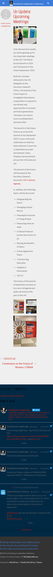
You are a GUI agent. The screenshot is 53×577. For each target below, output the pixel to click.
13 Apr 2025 (44, 427)
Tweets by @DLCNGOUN (11, 396)
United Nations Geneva (18, 491)
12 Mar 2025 (44, 452)
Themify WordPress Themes (31, 562)
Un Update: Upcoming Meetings (22, 16)
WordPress (14, 562)
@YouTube (35, 439)
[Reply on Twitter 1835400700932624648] (8, 523)
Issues (8, 23)
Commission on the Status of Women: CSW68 (17, 365)
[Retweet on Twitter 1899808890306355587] (13, 480)
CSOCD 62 (9, 358)
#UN (9, 516)
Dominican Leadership (17, 426)
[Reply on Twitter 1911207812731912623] (8, 444)
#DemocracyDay (14, 518)
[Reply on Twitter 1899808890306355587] (8, 480)
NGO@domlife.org (31, 557)
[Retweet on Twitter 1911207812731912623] (13, 444)
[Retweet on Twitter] (13, 487)
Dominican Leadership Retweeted (26, 487)
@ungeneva (35, 492)
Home (3, 23)
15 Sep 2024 (46, 492)
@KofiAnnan (12, 513)
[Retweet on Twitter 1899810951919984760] (13, 460)
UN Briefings (6, 26)
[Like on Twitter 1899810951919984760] (18, 460)
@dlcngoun (34, 427)
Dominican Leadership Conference (28, 3)
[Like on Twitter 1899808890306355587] (18, 480)
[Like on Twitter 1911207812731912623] (18, 444)
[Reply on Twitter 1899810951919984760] (8, 460)
